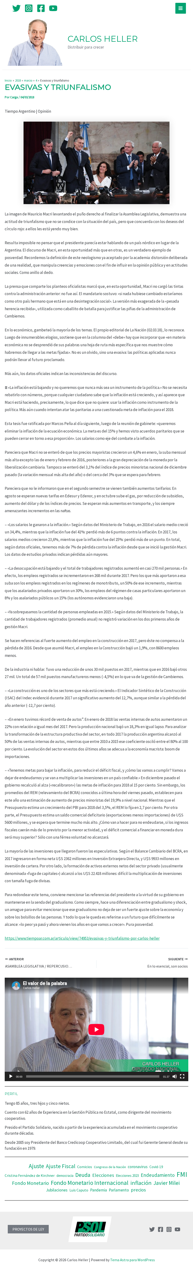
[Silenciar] (174, 1076)
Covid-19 (156, 1167)
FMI (182, 1174)
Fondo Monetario (30, 1183)
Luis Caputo (78, 1190)
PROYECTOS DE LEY (28, 1229)
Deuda (82, 1174)
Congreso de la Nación (110, 1167)
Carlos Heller (103, 39)
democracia (64, 1175)
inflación (141, 1182)
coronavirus (138, 1166)
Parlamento (119, 1190)
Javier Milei (166, 1182)
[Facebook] (41, 8)
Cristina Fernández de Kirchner (30, 1175)
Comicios (84, 1166)
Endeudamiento (158, 1175)
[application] (96, 1029)
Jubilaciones (57, 1190)
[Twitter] (16, 8)
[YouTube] (53, 8)
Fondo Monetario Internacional (90, 1182)
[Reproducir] (10, 1076)
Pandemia (98, 1190)
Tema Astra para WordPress (132, 1259)
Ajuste (36, 1166)
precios (138, 1190)
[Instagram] (28, 8)
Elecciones (103, 1175)
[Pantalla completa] (182, 1076)
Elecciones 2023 (127, 1175)
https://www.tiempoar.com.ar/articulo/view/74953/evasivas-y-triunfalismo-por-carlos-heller (82, 938)
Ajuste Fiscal (60, 1166)
